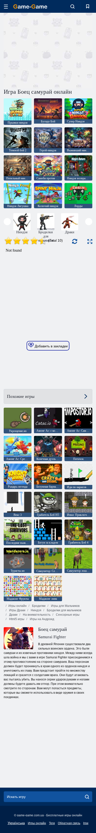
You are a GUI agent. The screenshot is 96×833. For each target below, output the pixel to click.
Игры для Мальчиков (65, 606)
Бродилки (38, 606)
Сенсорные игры (67, 614)
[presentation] (7, 221)
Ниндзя (35, 610)
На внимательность (36, 614)
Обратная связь (69, 823)
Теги (52, 823)
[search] (87, 796)
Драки (12, 614)
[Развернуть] (89, 241)
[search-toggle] (72, 6)
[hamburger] (6, 6)
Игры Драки (16, 610)
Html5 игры (16, 619)
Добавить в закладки (51, 346)
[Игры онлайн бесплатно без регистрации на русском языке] (30, 6)
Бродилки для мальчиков (63, 610)
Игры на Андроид (41, 619)
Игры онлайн (17, 606)
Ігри (85, 823)
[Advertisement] (45, 49)
